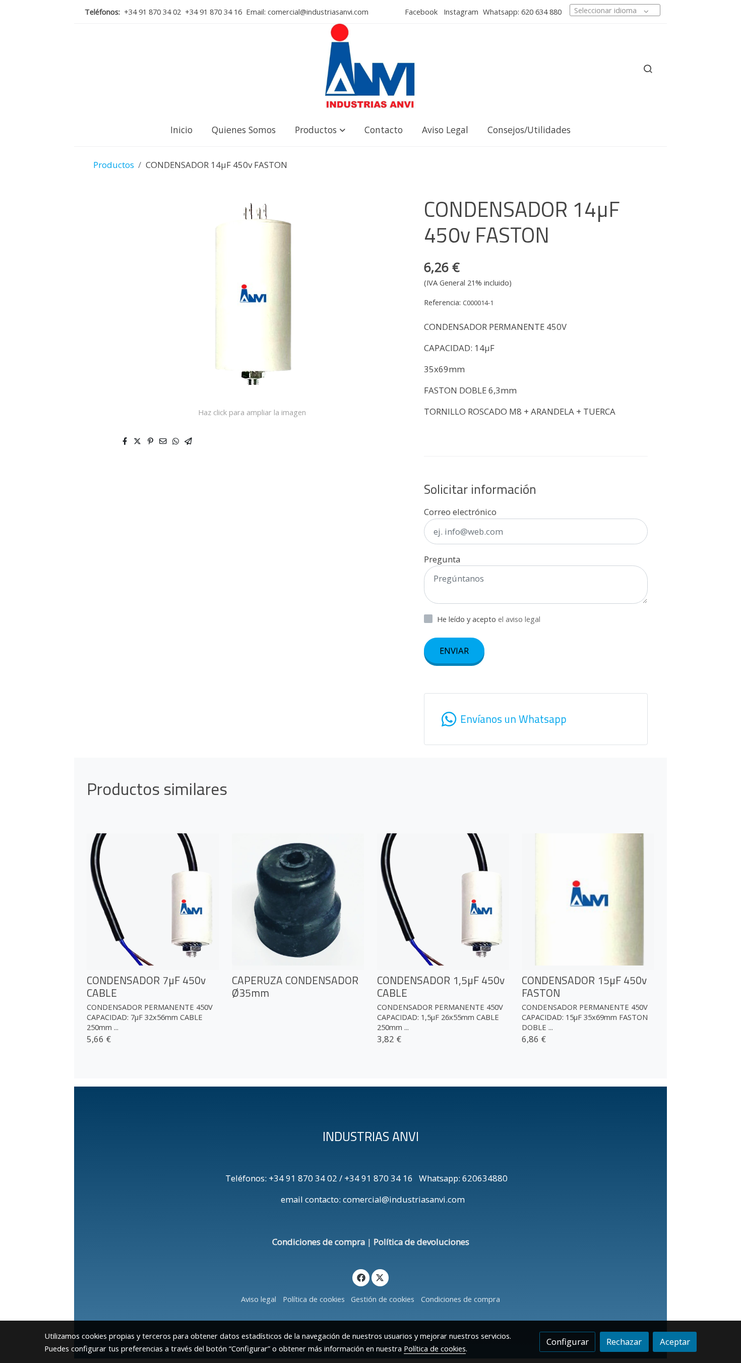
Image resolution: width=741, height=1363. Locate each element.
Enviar (454, 650)
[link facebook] (360, 1277)
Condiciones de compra (318, 1241)
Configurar (567, 1341)
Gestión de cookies (382, 1299)
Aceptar (675, 1341)
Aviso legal (258, 1299)
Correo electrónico (460, 512)
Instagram (460, 12)
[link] (370, 68)
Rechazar (624, 1341)
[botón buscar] (647, 69)
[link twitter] (380, 1277)
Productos (113, 165)
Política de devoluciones (421, 1241)
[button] (320, 129)
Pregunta (442, 559)
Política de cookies (314, 1299)
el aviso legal (519, 619)
